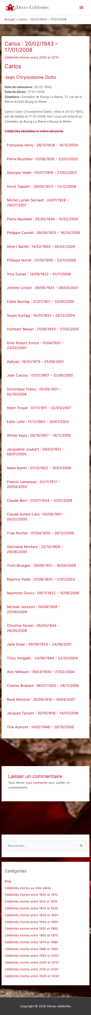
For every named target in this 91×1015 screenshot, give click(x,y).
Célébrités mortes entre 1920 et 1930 (31, 908)
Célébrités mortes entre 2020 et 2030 (32, 976)
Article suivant (45, 757)
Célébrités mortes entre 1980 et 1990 (31, 949)
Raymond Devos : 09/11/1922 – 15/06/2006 (43, 593)
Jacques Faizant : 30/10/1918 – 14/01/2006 (42, 713)
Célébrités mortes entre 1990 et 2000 (32, 955)
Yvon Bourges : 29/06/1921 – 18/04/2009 (41, 565)
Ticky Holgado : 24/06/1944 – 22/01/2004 (42, 658)
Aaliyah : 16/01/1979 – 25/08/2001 (35, 361)
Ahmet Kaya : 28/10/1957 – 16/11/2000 (39, 435)
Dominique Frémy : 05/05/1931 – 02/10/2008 (34, 391)
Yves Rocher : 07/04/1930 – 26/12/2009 (40, 533)
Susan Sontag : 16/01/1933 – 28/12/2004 (41, 315)
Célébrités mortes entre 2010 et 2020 (31, 969)
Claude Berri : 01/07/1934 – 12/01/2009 (39, 500)
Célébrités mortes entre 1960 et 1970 (31, 935)
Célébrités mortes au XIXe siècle (28, 888)
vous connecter (36, 782)
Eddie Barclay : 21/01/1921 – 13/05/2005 (40, 301)
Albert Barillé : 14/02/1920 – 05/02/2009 (41, 246)
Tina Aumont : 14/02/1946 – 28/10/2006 (40, 727)
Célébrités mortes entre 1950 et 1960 (31, 928)
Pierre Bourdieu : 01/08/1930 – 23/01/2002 (42, 159)
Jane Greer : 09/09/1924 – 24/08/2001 (39, 644)
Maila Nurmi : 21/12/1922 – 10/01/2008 (39, 468)
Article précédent (45, 746)
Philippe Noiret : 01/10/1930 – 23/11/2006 (41, 260)
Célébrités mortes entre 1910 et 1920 (31, 901)
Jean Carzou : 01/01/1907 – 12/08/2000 (40, 375)
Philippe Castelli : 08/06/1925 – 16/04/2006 (43, 232)
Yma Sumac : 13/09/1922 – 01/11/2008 (39, 274)
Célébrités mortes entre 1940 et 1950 (31, 922)
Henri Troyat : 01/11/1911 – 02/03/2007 (39, 408)
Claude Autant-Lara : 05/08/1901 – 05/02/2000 (35, 516)
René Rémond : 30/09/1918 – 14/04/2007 (41, 699)
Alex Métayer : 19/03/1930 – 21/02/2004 (41, 671)
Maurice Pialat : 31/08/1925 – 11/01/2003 (41, 579)
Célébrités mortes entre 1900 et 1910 (31, 894)
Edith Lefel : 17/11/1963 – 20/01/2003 (38, 421)
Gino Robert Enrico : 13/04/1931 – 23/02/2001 (35, 345)
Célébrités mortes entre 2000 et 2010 (32, 57)
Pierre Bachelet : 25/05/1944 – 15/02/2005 (42, 219)
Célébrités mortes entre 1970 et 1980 (31, 942)
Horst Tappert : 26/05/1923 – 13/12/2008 (41, 186)
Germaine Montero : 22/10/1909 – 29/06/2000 (35, 549)
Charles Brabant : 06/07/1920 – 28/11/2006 (43, 685)
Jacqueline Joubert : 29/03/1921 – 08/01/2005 (35, 451)
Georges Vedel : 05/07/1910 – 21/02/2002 (42, 172)
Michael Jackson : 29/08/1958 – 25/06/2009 (33, 609)
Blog (8, 881)
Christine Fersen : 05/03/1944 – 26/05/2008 (33, 628)
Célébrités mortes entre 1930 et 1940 (31, 915)
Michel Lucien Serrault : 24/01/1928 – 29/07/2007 (38, 202)
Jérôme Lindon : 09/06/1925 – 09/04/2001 (42, 287)
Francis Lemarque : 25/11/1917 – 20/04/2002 (33, 484)
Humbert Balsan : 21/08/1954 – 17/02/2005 (43, 329)
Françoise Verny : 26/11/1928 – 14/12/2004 (42, 145)
